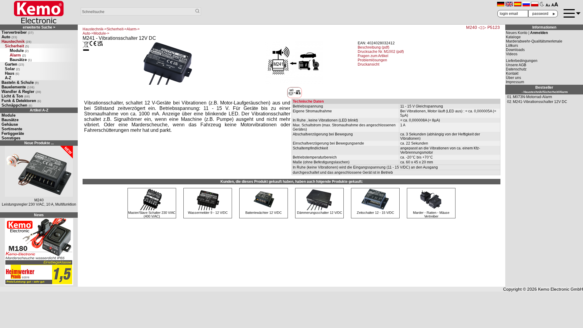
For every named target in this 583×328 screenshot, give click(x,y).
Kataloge (513, 37)
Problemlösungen (372, 60)
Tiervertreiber (17, 32)
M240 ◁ (474, 27)
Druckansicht (368, 64)
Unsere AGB (516, 65)
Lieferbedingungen (521, 61)
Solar (12, 69)
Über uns (513, 78)
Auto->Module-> (96, 33)
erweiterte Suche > (39, 27)
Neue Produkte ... (39, 143)
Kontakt (512, 73)
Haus (12, 73)
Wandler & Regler (21, 91)
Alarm (18, 55)
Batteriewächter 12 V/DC (263, 212)
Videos (511, 54)
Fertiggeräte (13, 133)
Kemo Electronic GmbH (560, 289)
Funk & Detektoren (21, 100)
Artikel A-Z (39, 110)
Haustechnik (16, 41)
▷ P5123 (491, 27)
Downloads (515, 50)
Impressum (515, 82)
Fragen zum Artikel (373, 56)
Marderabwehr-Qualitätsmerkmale (534, 41)
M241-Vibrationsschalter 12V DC (540, 102)
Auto (9, 37)
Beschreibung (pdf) (373, 47)
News (39, 215)
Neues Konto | (527, 33)
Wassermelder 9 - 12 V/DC (208, 212)
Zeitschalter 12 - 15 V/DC (375, 212)
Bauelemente (18, 87)
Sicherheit (17, 46)
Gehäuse (10, 124)
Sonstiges (11, 138)
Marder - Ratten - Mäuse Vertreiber (431, 214)
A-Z (8, 78)
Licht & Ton (16, 96)
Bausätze (21, 59)
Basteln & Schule (20, 82)
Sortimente (12, 129)
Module (19, 50)
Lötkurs (512, 45)
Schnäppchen (17, 105)
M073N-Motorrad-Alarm (532, 97)
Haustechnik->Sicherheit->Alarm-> (111, 29)
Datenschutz (516, 69)
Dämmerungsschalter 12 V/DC (319, 212)
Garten (14, 64)
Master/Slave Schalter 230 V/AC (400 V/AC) (152, 214)
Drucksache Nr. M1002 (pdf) (381, 52)
